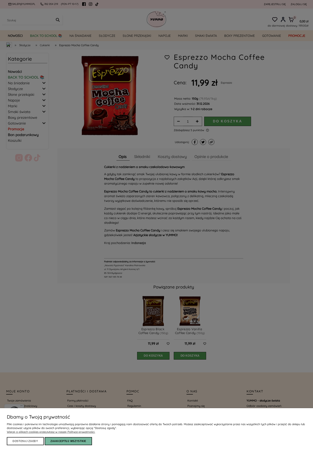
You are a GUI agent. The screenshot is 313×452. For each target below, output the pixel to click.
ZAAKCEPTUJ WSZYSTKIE (68, 441)
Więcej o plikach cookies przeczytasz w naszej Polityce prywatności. (51, 431)
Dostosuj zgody (25, 441)
